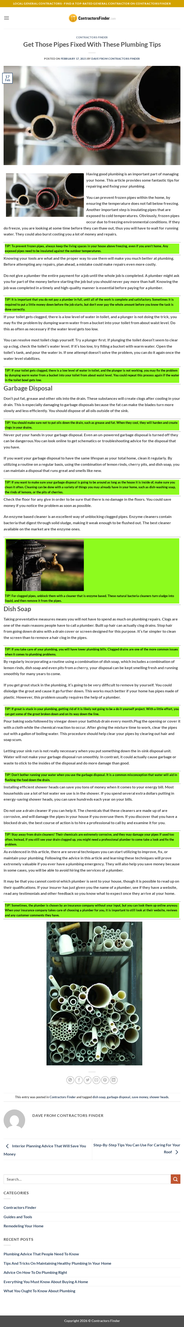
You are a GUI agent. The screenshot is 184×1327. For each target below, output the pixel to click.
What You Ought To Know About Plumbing (39, 1290)
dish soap (98, 1097)
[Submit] (175, 1179)
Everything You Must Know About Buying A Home (46, 1281)
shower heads (159, 1097)
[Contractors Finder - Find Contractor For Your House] (92, 18)
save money (140, 1097)
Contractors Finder (92, 37)
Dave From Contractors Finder (115, 58)
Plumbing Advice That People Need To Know (41, 1254)
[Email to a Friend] (96, 1080)
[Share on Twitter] (88, 1080)
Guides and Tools (18, 1216)
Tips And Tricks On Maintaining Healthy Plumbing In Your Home (57, 1263)
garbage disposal (118, 1097)
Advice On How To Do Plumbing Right (35, 1272)
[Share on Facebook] (79, 1080)
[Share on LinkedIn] (114, 1080)
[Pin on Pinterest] (105, 1080)
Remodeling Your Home (24, 1226)
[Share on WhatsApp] (70, 1080)
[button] (6, 18)
